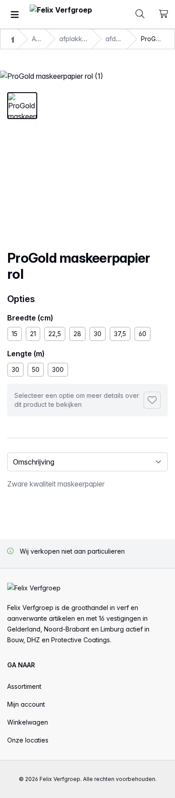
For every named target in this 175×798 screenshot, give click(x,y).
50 (35, 369)
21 (33, 333)
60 (142, 333)
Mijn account (26, 704)
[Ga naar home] (61, 14)
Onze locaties (27, 740)
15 (15, 333)
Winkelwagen (27, 722)
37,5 (120, 333)
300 (58, 369)
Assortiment (24, 686)
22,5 (54, 333)
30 (97, 333)
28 (77, 333)
